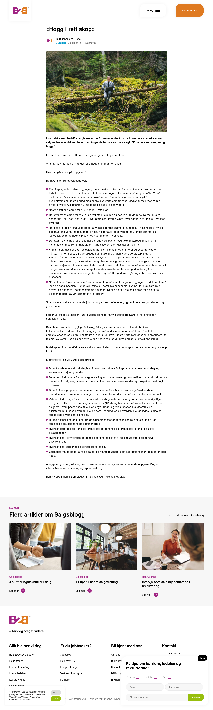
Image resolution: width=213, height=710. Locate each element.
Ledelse (149, 677)
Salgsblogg (61, 42)
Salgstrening (16, 685)
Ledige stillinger (69, 667)
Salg (165, 677)
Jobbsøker (66, 654)
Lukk (202, 657)
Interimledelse (17, 673)
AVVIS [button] (56, 692)
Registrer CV (67, 661)
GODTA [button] (56, 698)
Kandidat (130, 677)
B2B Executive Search (22, 654)
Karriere (65, 679)
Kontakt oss (118, 667)
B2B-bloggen (118, 673)
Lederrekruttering (19, 667)
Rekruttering (16, 661)
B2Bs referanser (120, 661)
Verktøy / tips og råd (71, 673)
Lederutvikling (17, 679)
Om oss (115, 654)
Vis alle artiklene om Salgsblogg (185, 515)
